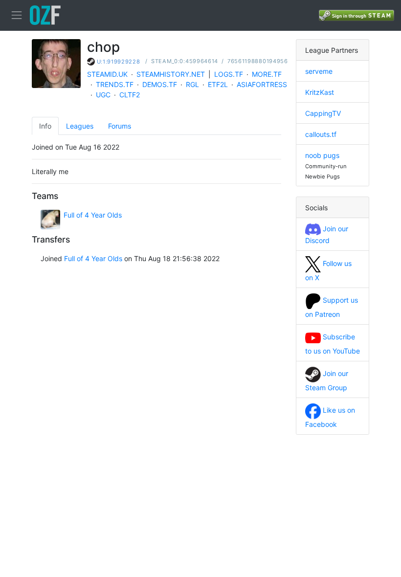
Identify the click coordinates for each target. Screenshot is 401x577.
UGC (103, 94)
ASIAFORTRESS (262, 84)
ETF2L (218, 84)
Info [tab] (45, 126)
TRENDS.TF (115, 84)
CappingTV (323, 113)
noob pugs (322, 155)
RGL (192, 84)
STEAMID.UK (107, 74)
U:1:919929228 (118, 61)
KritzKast (319, 92)
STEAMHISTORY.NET (170, 74)
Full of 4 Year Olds (93, 215)
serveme (319, 71)
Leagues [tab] (79, 126)
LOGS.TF (228, 74)
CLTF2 (129, 94)
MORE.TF (267, 74)
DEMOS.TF (159, 84)
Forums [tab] (119, 126)
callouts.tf (320, 134)
